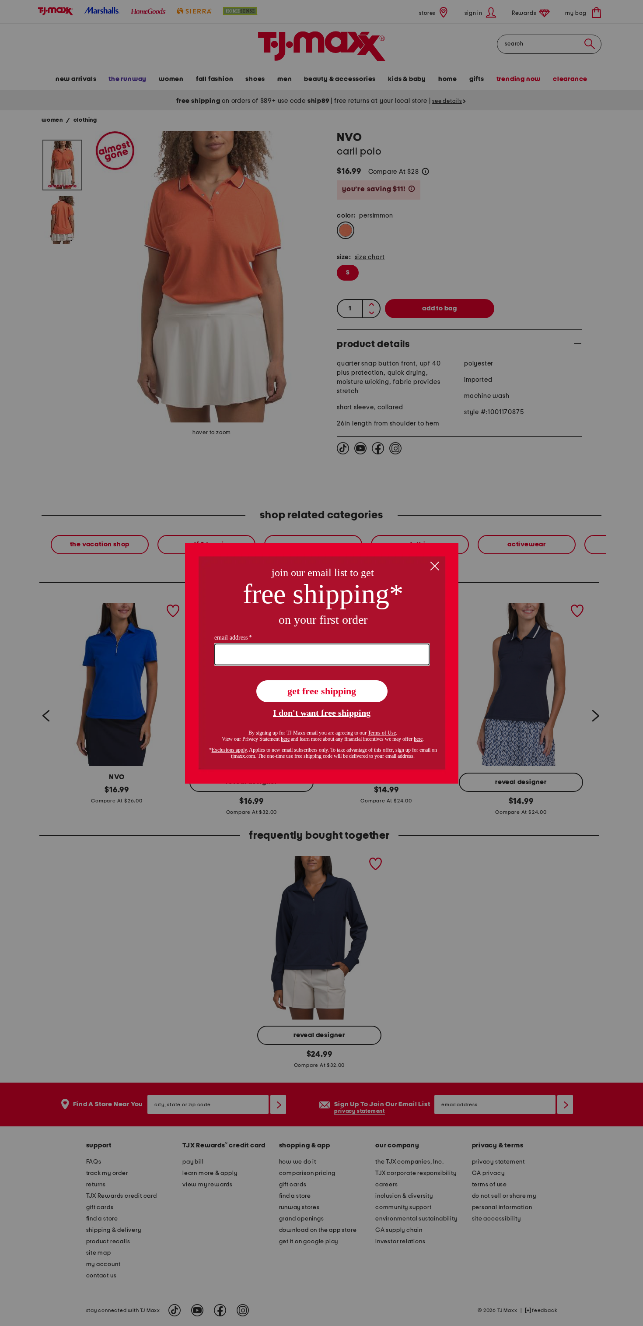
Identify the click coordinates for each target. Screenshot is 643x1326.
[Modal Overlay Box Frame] (321, 663)
